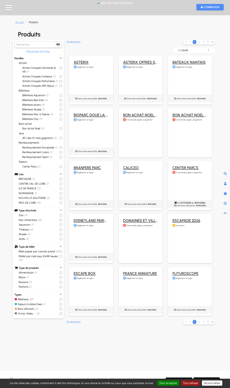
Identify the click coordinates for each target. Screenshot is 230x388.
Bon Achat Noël (33, 128)
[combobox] (194, 50)
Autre (24, 238)
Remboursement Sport (37, 157)
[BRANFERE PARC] (91, 189)
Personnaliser (212, 383)
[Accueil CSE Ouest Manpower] (115, 2)
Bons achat (25, 123)
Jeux (21, 133)
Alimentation (28, 272)
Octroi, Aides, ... (28, 313)
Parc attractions (30, 220)
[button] (8, 7)
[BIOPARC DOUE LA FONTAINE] (91, 137)
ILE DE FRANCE (29, 188)
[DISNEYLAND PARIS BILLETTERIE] (91, 242)
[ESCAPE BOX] (91, 295)
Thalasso (26, 229)
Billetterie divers (33, 104)
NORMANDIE (28, 193)
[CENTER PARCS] (190, 189)
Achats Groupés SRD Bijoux (39, 85)
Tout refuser (190, 383)
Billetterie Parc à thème (37, 114)
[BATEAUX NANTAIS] (190, 84)
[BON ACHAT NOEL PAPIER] (190, 141)
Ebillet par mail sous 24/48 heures (38, 258)
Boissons (25, 282)
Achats (23, 63)
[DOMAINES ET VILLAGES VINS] (141, 247)
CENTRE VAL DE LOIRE (34, 183)
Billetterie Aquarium (35, 95)
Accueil (19, 22)
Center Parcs (31, 166)
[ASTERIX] (91, 84)
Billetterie (24, 90)
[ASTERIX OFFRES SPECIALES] (141, 84)
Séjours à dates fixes (31, 304)
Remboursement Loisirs (37, 152)
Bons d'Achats (27, 308)
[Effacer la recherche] (58, 45)
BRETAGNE (27, 179)
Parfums (25, 286)
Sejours (23, 161)
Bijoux (24, 277)
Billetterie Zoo (32, 119)
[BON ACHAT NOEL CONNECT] (141, 141)
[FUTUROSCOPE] (190, 295)
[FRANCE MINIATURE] (141, 295)
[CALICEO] (141, 189)
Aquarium (26, 224)
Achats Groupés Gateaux (39, 76)
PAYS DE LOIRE (30, 202)
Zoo (23, 215)
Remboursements (29, 142)
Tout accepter (168, 383)
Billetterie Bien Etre (35, 100)
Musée (24, 234)
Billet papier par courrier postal (39, 251)
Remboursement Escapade (39, 147)
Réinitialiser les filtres (38, 51)
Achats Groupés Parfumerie (40, 81)
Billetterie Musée (33, 109)
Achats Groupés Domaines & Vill (39, 69)
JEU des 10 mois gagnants (39, 138)
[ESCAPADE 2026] (190, 247)
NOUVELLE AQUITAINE (34, 198)
